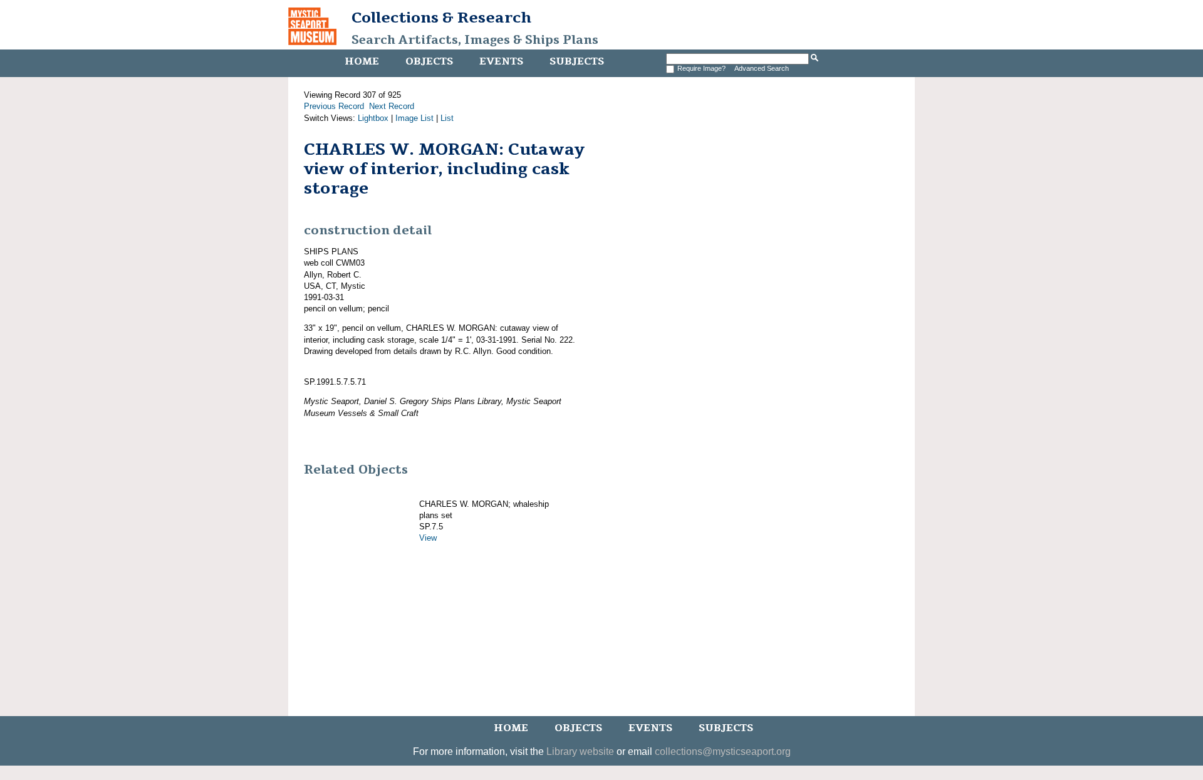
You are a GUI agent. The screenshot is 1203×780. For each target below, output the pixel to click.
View (428, 538)
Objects (429, 61)
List (447, 118)
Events (501, 61)
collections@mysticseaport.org (723, 751)
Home (362, 61)
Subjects (576, 61)
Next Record (391, 106)
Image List (414, 118)
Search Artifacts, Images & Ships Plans (475, 40)
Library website (580, 751)
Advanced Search (761, 68)
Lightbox (373, 118)
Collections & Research (441, 18)
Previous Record (334, 106)
